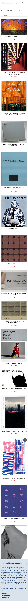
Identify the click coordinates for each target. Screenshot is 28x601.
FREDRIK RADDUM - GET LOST (14, 363)
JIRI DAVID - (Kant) (14, 228)
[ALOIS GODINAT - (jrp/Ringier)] (14, 543)
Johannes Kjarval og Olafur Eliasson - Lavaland (14, 144)
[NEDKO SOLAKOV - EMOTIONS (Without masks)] (14, 378)
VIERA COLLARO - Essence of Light (14, 519)
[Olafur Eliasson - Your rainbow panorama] (14, 412)
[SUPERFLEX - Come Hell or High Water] (14, 457)
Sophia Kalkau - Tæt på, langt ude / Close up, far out (14, 293)
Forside (2, 11)
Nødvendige (5, 593)
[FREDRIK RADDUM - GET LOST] (14, 345)
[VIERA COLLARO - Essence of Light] (14, 501)
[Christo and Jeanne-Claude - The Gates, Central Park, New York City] (14, 96)
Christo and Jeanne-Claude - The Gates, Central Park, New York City (14, 113)
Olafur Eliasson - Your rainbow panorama (14, 431)
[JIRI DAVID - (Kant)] (14, 211)
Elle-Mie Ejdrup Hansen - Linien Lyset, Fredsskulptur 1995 (14, 322)
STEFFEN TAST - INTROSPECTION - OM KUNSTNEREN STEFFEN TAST (14, 188)
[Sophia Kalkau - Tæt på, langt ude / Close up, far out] (14, 280)
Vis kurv (18, 2)
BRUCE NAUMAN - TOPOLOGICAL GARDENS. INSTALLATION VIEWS (14, 73)
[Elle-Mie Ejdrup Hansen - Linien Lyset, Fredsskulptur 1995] (14, 310)
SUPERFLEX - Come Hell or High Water (14, 478)
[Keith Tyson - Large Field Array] (14, 248)
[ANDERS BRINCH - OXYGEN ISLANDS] (14, 27)
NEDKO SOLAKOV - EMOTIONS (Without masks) (14, 389)
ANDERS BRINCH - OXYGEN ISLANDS (14, 36)
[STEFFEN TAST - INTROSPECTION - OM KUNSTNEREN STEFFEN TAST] (14, 169)
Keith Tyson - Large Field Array (14, 263)
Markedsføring (6, 595)
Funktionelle (5, 597)
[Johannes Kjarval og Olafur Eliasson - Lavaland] (14, 131)
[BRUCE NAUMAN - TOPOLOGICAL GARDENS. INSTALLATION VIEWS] (14, 57)
